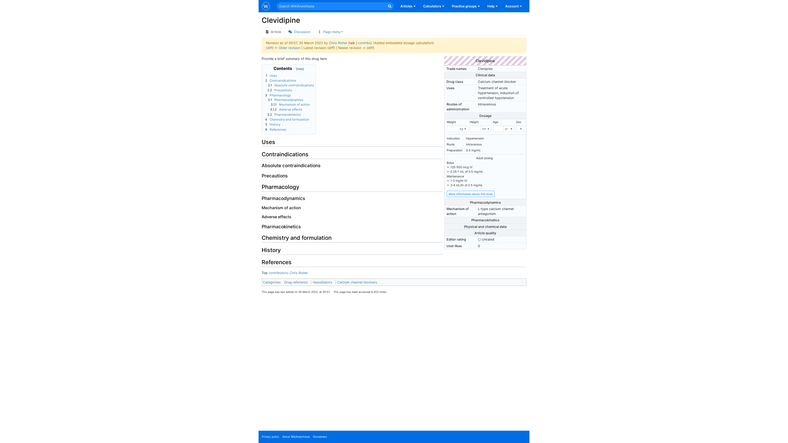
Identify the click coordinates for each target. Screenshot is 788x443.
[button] (330, 31)
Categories (271, 282)
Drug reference (296, 282)
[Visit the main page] (266, 6)
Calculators (432, 6)
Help (491, 6)
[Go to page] (390, 6)
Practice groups (464, 6)
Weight (451, 122)
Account (512, 6)
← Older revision (287, 48)
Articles (406, 6)
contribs (364, 43)
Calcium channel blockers (357, 282)
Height (474, 122)
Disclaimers (320, 436)
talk (352, 43)
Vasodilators (322, 282)
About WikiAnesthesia (296, 436)
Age (495, 122)
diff (270, 48)
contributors (278, 273)
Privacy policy (270, 436)
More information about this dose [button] (471, 194)
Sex (518, 122)
